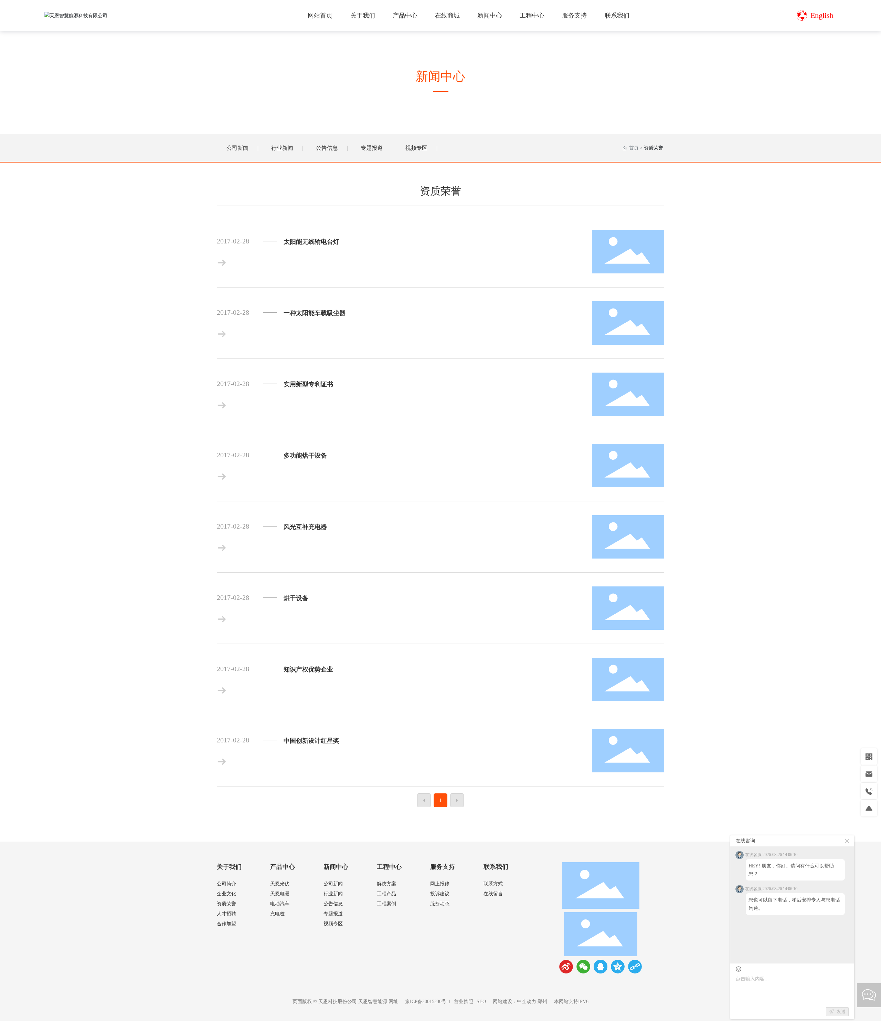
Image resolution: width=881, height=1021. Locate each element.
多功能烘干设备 (305, 455)
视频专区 (416, 148)
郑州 (542, 1001)
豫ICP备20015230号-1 (427, 1001)
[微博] (566, 966)
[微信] (583, 966)
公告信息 (327, 148)
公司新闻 (237, 148)
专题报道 (372, 148)
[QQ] (600, 966)
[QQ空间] (618, 966)
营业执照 (463, 1001)
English (822, 15)
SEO (481, 1001)
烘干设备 (296, 598)
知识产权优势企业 (308, 669)
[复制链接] (635, 966)
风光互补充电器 (305, 526)
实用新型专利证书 (308, 384)
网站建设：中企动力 (514, 1001)
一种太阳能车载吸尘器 (315, 313)
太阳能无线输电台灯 (311, 241)
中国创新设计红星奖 (311, 740)
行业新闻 (282, 148)
